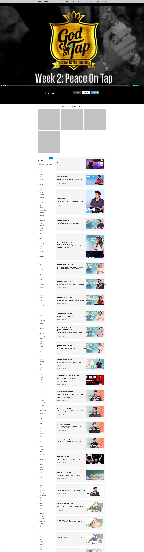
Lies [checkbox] (40, 364)
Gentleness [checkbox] (42, 295)
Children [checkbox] (41, 204)
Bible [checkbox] (41, 190)
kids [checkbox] (40, 357)
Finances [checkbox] (41, 279)
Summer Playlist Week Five (64, 297)
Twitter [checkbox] (41, 534)
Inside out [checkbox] (41, 344)
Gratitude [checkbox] (41, 313)
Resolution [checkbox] (42, 459)
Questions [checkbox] (42, 449)
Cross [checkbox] (41, 233)
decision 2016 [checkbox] (42, 240)
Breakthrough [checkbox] (42, 197)
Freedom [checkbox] (41, 285)
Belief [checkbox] (41, 186)
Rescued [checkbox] (41, 457)
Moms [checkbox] (41, 397)
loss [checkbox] (40, 372)
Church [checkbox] (41, 207)
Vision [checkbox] (41, 536)
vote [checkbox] (40, 539)
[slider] (67, 85)
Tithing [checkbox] (41, 526)
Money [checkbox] (41, 398)
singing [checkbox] (41, 488)
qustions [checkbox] (41, 451)
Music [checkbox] (41, 403)
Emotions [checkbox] (41, 254)
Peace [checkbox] (41, 428)
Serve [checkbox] (41, 480)
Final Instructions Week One (65, 440)
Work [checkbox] (41, 549)
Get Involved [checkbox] (42, 297)
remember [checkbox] (42, 454)
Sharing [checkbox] (41, 485)
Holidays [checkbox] (41, 330)
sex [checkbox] (40, 482)
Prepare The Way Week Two (64, 520)
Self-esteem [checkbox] (42, 475)
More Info (48, 99)
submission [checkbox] (42, 506)
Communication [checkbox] (43, 210)
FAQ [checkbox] (41, 266)
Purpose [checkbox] (41, 446)
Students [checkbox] (41, 505)
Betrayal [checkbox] (41, 189)
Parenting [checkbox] (41, 425)
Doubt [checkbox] (41, 246)
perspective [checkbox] (42, 429)
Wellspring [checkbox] (42, 544)
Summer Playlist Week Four (64, 313)
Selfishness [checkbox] (42, 479)
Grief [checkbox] (41, 315)
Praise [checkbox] (41, 436)
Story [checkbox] (41, 498)
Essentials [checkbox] (42, 256)
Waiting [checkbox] (41, 542)
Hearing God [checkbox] (42, 328)
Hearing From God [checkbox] (43, 326)
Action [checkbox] (41, 169)
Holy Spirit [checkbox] (42, 333)
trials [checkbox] (41, 529)
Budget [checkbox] (41, 200)
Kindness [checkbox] (41, 359)
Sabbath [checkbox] (41, 465)
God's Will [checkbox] (42, 307)
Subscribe (95, 92)
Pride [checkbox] (41, 441)
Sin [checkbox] (40, 487)
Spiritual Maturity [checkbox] (43, 493)
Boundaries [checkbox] (42, 195)
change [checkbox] (41, 202)
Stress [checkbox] (41, 500)
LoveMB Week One (62, 198)
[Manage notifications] (2, 549)
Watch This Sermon (61, 166)
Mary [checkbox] (41, 379)
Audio (77, 92)
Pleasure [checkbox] (41, 433)
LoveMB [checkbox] (41, 375)
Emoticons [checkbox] (42, 253)
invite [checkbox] (41, 351)
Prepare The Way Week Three (65, 503)
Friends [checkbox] (41, 287)
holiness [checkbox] (41, 331)
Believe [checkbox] (41, 187)
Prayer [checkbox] (41, 439)
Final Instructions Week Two (65, 424)
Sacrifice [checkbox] (41, 467)
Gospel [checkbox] (41, 308)
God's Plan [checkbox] (42, 303)
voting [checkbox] (41, 541)
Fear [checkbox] (41, 274)
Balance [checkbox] (41, 182)
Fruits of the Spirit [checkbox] (43, 289)
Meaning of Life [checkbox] (42, 382)
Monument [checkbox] (42, 400)
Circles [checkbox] (41, 208)
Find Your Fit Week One (63, 161)
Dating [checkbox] (41, 235)
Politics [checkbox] (41, 434)
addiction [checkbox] (41, 171)
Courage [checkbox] (41, 230)
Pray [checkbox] (41, 438)
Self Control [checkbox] (42, 474)
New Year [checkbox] (41, 408)
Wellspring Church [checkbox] (43, 546)
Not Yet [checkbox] (41, 416)
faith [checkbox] (40, 261)
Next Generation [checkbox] (43, 410)
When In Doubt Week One (64, 472)
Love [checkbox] (41, 374)
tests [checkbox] (41, 515)
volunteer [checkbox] (41, 537)
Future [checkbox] (41, 292)
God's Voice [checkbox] (42, 305)
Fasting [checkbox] (41, 267)
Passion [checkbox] (41, 426)
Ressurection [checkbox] (42, 461)
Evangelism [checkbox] (42, 258)
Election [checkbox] (41, 249)
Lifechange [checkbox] (42, 366)
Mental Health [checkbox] (42, 384)
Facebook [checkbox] (41, 259)
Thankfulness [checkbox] (42, 519)
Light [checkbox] (41, 367)
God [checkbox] (40, 302)
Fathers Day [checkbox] (42, 272)
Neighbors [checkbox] (42, 407)
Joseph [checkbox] (41, 354)
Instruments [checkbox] (42, 348)
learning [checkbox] (41, 362)
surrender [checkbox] (41, 510)
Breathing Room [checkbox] (43, 199)
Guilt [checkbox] (41, 321)
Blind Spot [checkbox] (42, 194)
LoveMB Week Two (62, 176)
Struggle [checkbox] (41, 503)
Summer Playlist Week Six (64, 281)
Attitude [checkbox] (41, 179)
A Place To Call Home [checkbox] (44, 168)
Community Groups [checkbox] (43, 215)
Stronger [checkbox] (41, 501)
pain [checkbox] (40, 421)
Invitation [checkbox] (41, 349)
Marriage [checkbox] (41, 377)
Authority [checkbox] (41, 181)
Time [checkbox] (41, 524)
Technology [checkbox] (42, 511)
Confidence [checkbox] (42, 223)
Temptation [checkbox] (42, 513)
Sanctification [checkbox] (42, 470)
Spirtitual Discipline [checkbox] (43, 497)
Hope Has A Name (62, 489)
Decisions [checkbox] (41, 241)
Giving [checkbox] (41, 300)
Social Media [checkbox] (42, 490)
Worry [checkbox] (41, 551)
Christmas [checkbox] (42, 205)
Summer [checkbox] (41, 508)
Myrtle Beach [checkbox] (42, 405)
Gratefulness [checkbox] (42, 312)
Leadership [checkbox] (42, 361)
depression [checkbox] (42, 243)
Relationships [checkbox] (42, 452)
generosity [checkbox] (42, 294)
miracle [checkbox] (41, 390)
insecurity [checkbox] (41, 343)
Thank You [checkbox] (42, 516)
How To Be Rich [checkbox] (43, 336)
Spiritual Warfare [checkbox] (43, 495)
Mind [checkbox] (41, 387)
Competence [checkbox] (42, 220)
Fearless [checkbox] (41, 276)
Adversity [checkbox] (41, 172)
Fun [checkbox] (40, 290)
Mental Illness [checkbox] (42, 385)
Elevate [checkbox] (41, 251)
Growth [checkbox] (41, 318)
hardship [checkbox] (41, 325)
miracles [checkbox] (41, 392)
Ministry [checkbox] (41, 389)
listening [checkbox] (41, 369)
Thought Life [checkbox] (42, 523)
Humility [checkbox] (41, 338)
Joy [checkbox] (40, 356)
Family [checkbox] (41, 264)
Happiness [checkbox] (42, 323)
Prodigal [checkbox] (41, 443)
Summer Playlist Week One (64, 359)
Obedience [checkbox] (42, 418)
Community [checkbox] (42, 213)
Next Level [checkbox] (42, 411)
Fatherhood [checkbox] (42, 269)
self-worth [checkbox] (41, 477)
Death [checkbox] (41, 238)
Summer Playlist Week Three (65, 327)
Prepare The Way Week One (64, 536)
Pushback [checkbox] (42, 447)
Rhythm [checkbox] (41, 464)
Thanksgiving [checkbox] (42, 521)
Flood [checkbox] (41, 282)
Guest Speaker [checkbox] (42, 320)
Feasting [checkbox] (41, 277)
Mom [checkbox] (41, 395)
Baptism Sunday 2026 (63, 456)
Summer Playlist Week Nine (64, 220)
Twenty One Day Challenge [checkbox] (45, 533)
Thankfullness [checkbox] (42, 518)
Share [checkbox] (41, 483)
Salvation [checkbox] (41, 469)
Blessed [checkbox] (41, 192)
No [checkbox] (40, 415)
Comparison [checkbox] (42, 217)
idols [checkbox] (41, 339)
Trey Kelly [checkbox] (41, 528)
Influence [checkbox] (41, 341)
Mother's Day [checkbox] (42, 402)
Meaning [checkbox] (41, 380)
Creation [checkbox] (41, 231)
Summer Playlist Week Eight (65, 242)
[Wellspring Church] (43, 2)
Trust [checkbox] (41, 531)
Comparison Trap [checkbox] (43, 218)
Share (86, 92)
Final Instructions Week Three (65, 408)
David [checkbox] (41, 236)
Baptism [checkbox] (41, 184)
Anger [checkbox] (41, 174)
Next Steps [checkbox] (42, 413)
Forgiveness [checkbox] (42, 284)
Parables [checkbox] (41, 423)
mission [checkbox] (41, 393)
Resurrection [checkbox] (42, 462)
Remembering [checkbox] (42, 456)
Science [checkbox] (41, 472)
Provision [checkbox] (41, 444)
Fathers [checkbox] (41, 271)
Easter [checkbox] (41, 248)
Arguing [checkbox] (41, 177)
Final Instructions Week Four (65, 391)
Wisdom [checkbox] (41, 547)
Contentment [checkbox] (42, 225)
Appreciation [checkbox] (42, 176)
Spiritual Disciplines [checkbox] (43, 492)
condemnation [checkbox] (42, 222)
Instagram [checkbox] (42, 346)
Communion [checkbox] (42, 212)
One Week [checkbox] (42, 420)
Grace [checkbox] (41, 310)
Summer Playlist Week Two (64, 345)
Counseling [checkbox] (42, 228)
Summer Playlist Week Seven (65, 264)
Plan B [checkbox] (41, 431)
